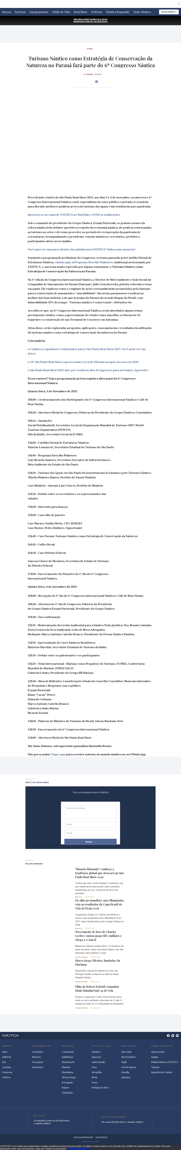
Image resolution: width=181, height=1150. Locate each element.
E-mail (69, 833)
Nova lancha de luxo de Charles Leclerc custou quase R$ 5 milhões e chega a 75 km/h (98, 936)
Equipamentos (39, 12)
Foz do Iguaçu (128, 1067)
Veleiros (6, 1077)
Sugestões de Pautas (161, 1072)
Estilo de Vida (61, 12)
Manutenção (68, 1062)
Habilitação (67, 1057)
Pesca (94, 1082)
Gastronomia (98, 1062)
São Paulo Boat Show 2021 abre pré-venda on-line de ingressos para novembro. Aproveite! (89, 370)
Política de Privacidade (80, 1148)
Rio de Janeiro (128, 1057)
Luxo (94, 1067)
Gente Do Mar (81, 982)
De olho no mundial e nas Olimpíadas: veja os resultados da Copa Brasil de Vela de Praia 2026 (99, 904)
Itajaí (124, 1062)
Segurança (37, 1067)
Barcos (6, 12)
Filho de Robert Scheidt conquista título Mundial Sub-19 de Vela (97, 988)
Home (90, 49)
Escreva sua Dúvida (75, 808)
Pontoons (7, 1072)
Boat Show (80, 12)
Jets (4, 1062)
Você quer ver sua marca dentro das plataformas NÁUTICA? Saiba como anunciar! (82, 249)
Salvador (126, 1077)
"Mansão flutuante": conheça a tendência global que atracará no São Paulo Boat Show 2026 (99, 873)
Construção (68, 1051)
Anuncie (155, 1067)
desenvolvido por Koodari (90, 1141)
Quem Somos (158, 1051)
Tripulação (67, 1092)
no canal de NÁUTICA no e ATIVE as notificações (74, 215)
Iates (4, 1051)
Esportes (96, 1057)
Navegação (37, 1062)
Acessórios (37, 1051)
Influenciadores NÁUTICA (164, 1062)
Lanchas (6, 1067)
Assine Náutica (168, 12)
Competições (81, 1008)
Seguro (65, 1087)
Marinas (66, 1067)
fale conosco (101, 1137)
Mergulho (97, 1072)
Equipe (154, 1057)
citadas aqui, (63, 262)
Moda (94, 1077)
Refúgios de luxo (100, 1087)
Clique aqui (58, 754)
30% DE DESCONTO (99, 22)
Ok (68, 1148)
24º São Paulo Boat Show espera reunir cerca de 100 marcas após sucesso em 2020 (84, 362)
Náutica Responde (117, 12)
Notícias (96, 12)
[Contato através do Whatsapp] (165, 1037)
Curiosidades (81, 957)
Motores (36, 1057)
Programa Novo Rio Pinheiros (93, 262)
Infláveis (6, 1057)
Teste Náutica (142, 12)
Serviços (20, 12)
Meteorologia (69, 1077)
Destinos (96, 1051)
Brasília (125, 1072)
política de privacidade (83, 1137)
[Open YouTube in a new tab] (96, 81)
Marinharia (67, 1072)
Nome (69, 824)
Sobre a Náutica (162, 1046)
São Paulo (126, 1051)
